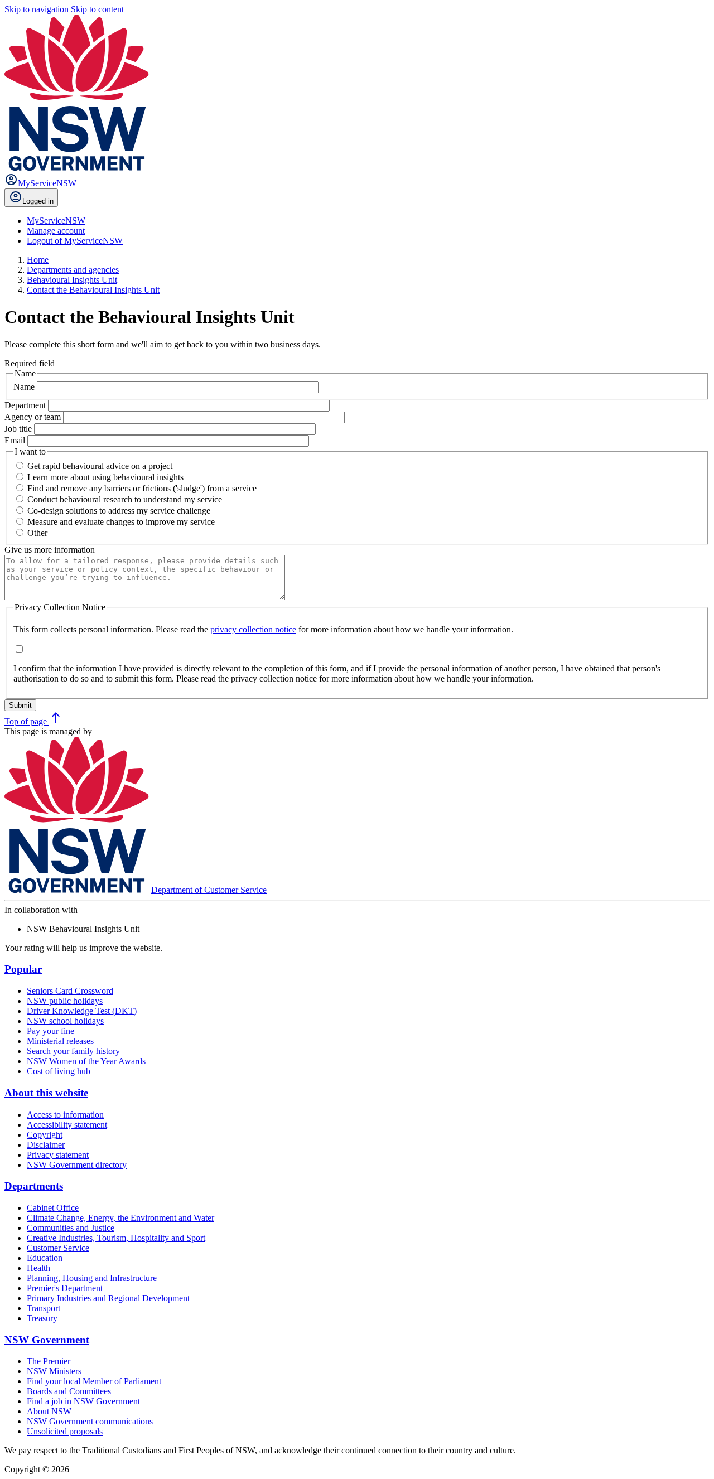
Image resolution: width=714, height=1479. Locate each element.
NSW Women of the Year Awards (86, 1061)
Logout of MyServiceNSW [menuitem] (75, 240)
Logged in (38, 201)
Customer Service (58, 1248)
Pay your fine (50, 1031)
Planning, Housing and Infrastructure (92, 1278)
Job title (19, 428)
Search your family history (73, 1051)
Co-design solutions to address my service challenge (118, 510)
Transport (43, 1308)
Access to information (65, 1114)
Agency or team (33, 417)
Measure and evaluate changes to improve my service (121, 521)
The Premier (48, 1361)
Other (37, 533)
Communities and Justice (70, 1227)
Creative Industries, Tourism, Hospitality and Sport (116, 1238)
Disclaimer (46, 1144)
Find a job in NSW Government (83, 1401)
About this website (46, 1093)
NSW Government (46, 1340)
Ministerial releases (60, 1041)
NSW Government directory (77, 1164)
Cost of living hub (58, 1071)
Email (15, 440)
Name (25, 387)
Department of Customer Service (209, 890)
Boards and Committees (69, 1391)
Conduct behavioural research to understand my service (124, 499)
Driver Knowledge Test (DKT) (82, 1011)
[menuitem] (56, 220)
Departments (33, 1186)
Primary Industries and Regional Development (108, 1298)
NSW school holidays (65, 1021)
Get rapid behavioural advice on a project (99, 466)
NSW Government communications (90, 1421)
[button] (253, 629)
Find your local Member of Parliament (94, 1381)
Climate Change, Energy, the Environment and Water (120, 1217)
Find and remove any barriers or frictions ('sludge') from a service (142, 488)
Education (44, 1258)
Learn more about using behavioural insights (105, 477)
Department (26, 405)
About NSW (49, 1411)
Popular (23, 969)
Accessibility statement (67, 1124)
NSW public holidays (65, 1001)
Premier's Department (65, 1288)
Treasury (42, 1318)
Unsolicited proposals (65, 1431)
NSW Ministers (54, 1371)
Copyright (44, 1134)
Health (38, 1268)
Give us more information (49, 549)
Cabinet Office (53, 1207)
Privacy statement (58, 1154)
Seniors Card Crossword (70, 990)
